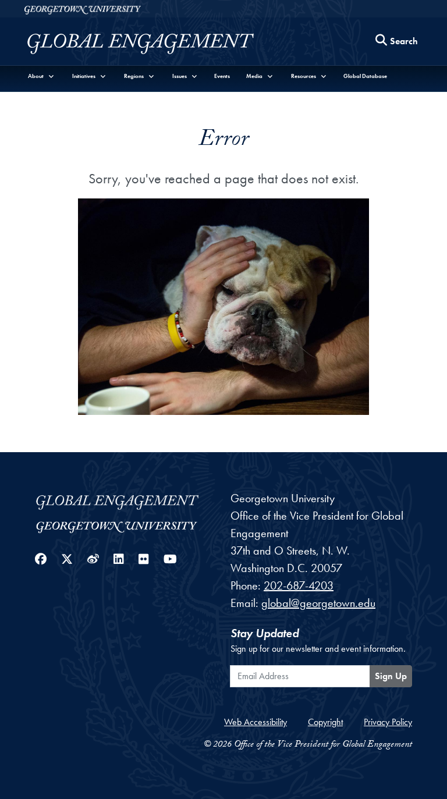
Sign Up (391, 676)
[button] (41, 76)
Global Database (365, 76)
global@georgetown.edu (318, 602)
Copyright (325, 722)
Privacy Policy (388, 722)
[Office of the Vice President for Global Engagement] (152, 44)
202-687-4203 (299, 585)
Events (222, 76)
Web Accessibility (255, 722)
